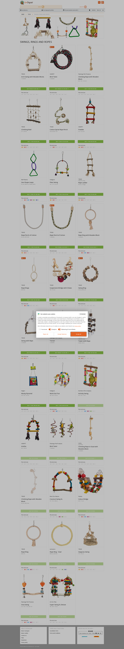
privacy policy (78, 326)
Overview (83, 314)
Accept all (78, 334)
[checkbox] (42, 329)
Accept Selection (62, 334)
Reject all (45, 334)
